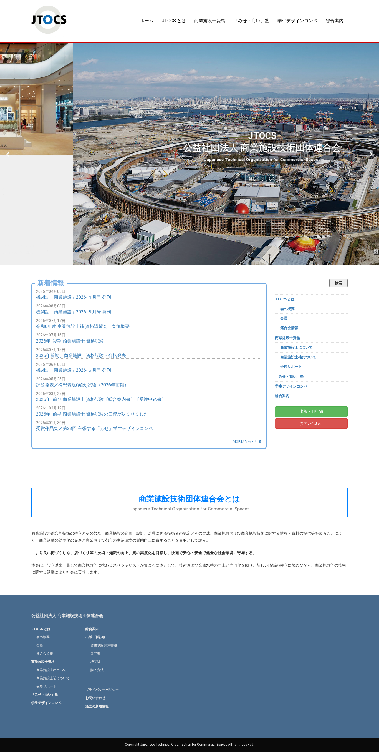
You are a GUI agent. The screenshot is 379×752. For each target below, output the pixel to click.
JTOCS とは (174, 20)
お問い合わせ (311, 423)
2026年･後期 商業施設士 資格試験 (70, 341)
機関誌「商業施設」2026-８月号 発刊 (73, 312)
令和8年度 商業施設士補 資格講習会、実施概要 (83, 326)
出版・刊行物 (311, 411)
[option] (189, 154)
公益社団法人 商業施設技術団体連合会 (67, 615)
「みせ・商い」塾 (251, 20)
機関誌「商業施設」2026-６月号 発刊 (73, 370)
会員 (283, 318)
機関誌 (95, 662)
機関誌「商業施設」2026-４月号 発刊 (73, 297)
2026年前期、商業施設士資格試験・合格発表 (81, 355)
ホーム (146, 20)
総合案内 (334, 20)
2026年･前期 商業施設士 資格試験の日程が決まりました (92, 414)
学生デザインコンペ (297, 20)
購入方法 (97, 670)
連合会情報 (289, 328)
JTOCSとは (285, 299)
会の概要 (287, 309)
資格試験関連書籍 (103, 645)
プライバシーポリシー (102, 690)
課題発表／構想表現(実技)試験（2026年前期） (82, 385)
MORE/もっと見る (247, 441)
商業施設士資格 (209, 20)
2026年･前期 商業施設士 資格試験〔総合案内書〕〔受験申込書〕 (101, 399)
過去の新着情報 (97, 706)
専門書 (95, 653)
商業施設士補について (298, 357)
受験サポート (291, 366)
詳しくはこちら (189, 179)
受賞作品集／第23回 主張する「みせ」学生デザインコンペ (94, 428)
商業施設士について (296, 347)
